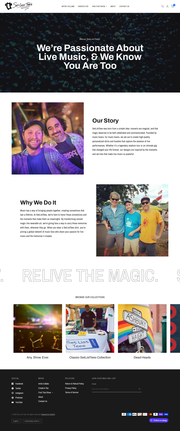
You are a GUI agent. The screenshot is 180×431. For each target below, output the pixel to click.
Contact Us (124, 6)
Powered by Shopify (48, 414)
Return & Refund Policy (74, 383)
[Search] (162, 6)
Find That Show (98, 6)
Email (94, 384)
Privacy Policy (70, 388)
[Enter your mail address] (139, 389)
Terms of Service (71, 392)
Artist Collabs (68, 6)
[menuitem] (68, 6)
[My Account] (167, 6)
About (113, 6)
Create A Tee (83, 6)
